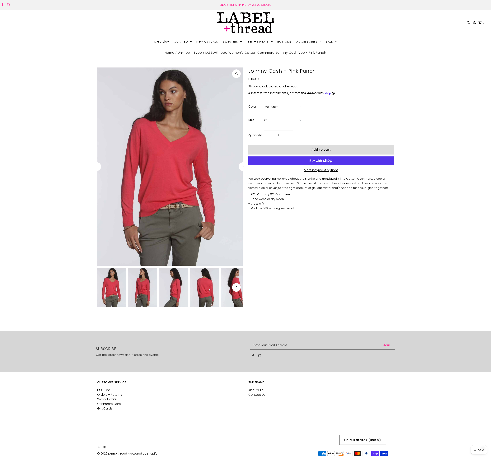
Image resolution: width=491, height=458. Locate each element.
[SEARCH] (468, 22)
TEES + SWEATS (257, 41)
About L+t (255, 390)
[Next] (243, 166)
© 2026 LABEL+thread (112, 453)
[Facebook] (2, 5)
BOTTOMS (284, 41)
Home (169, 52)
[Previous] (96, 166)
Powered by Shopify (143, 453)
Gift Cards (104, 408)
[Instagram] (8, 5)
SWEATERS (230, 41)
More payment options (321, 170)
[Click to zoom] (236, 73)
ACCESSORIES (306, 41)
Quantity (255, 135)
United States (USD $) (362, 440)
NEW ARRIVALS (207, 41)
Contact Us (256, 394)
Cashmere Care (109, 404)
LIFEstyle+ (161, 41)
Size (251, 120)
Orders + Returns (109, 394)
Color (252, 106)
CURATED (181, 41)
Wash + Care (107, 399)
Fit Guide (103, 390)
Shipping (254, 86)
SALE (329, 41)
